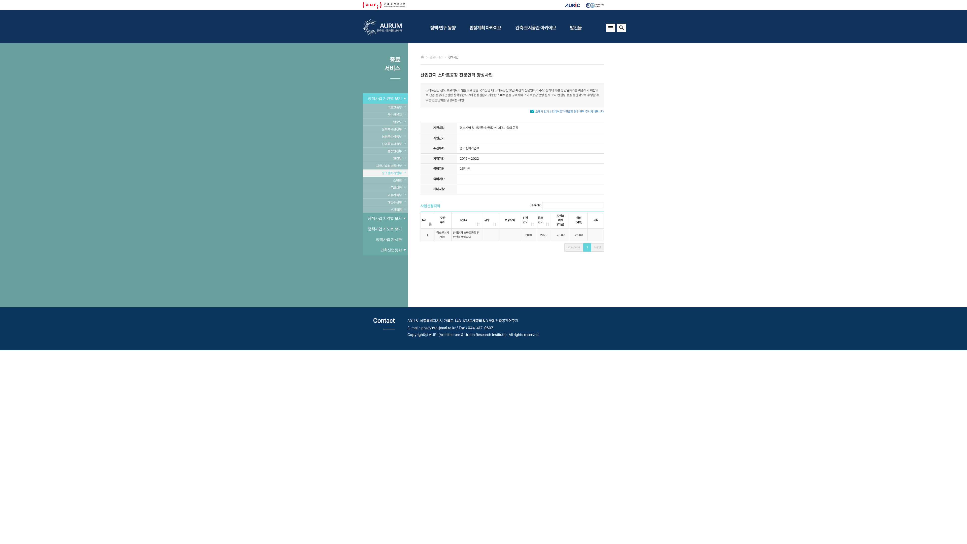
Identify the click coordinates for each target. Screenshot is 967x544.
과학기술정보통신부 (389, 165)
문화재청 (396, 187)
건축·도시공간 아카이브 (535, 27)
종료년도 (540, 220)
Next (597, 247)
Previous (574, 247)
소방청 (397, 180)
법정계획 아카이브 (485, 27)
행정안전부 (395, 151)
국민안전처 (395, 114)
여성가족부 (395, 195)
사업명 (463, 220)
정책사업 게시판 (389, 239)
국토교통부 (395, 107)
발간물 (575, 27)
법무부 (397, 122)
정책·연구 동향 (442, 27)
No (424, 220)
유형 (487, 220)
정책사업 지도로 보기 (385, 229)
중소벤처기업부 (392, 173)
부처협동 (396, 209)
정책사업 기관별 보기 (385, 98)
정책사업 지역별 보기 (385, 218)
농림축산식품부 (392, 136)
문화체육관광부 (392, 129)
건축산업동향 (391, 250)
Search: (535, 205)
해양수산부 (395, 202)
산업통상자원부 (392, 144)
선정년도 (525, 220)
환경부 (397, 158)
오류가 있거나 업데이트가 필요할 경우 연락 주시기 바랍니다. (569, 111)
